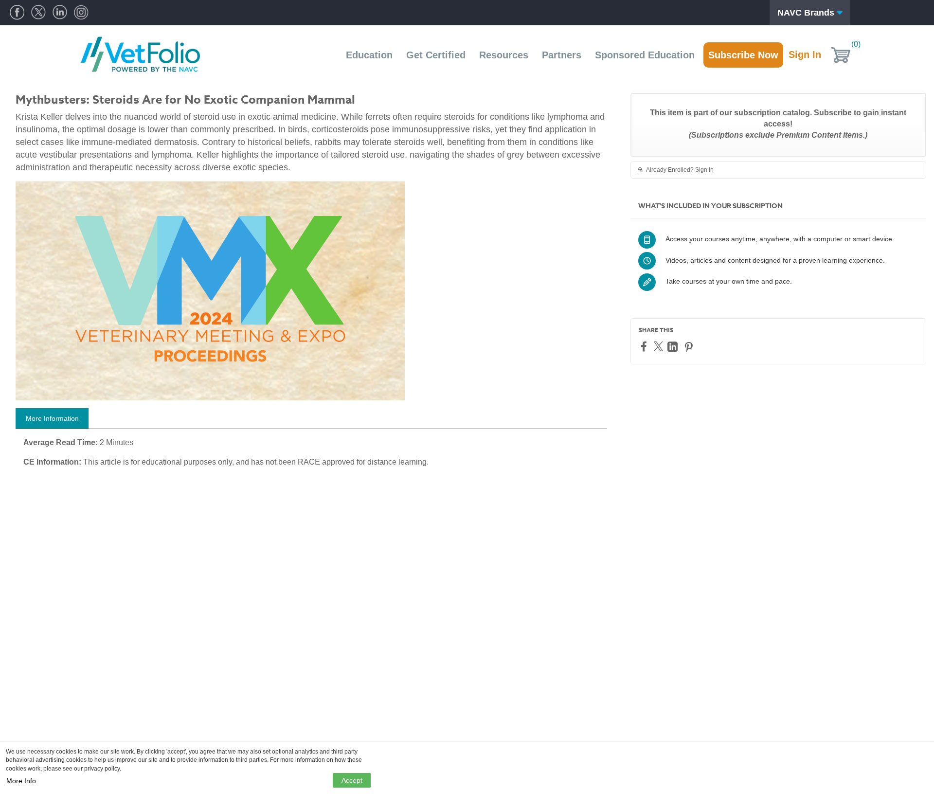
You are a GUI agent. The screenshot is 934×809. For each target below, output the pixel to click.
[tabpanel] (311, 456)
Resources (503, 55)
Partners (561, 55)
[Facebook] (645, 346)
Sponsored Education (645, 55)
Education (369, 55)
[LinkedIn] (673, 347)
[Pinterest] (689, 347)
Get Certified (436, 55)
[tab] (52, 418)
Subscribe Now (743, 55)
